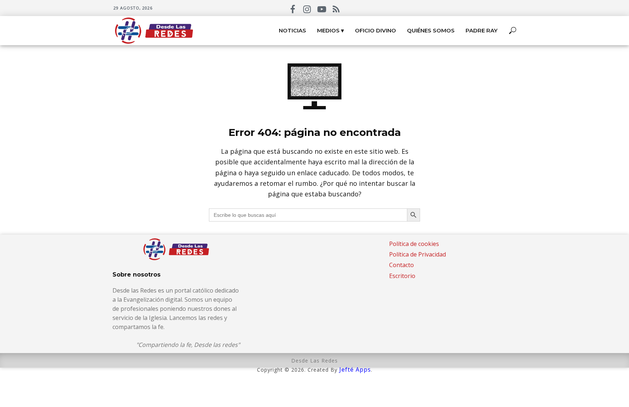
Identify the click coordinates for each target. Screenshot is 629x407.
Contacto (401, 265)
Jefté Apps (355, 369)
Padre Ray (482, 30)
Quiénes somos (431, 30)
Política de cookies (414, 244)
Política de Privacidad (417, 254)
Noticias (292, 30)
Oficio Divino (375, 30)
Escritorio (402, 276)
